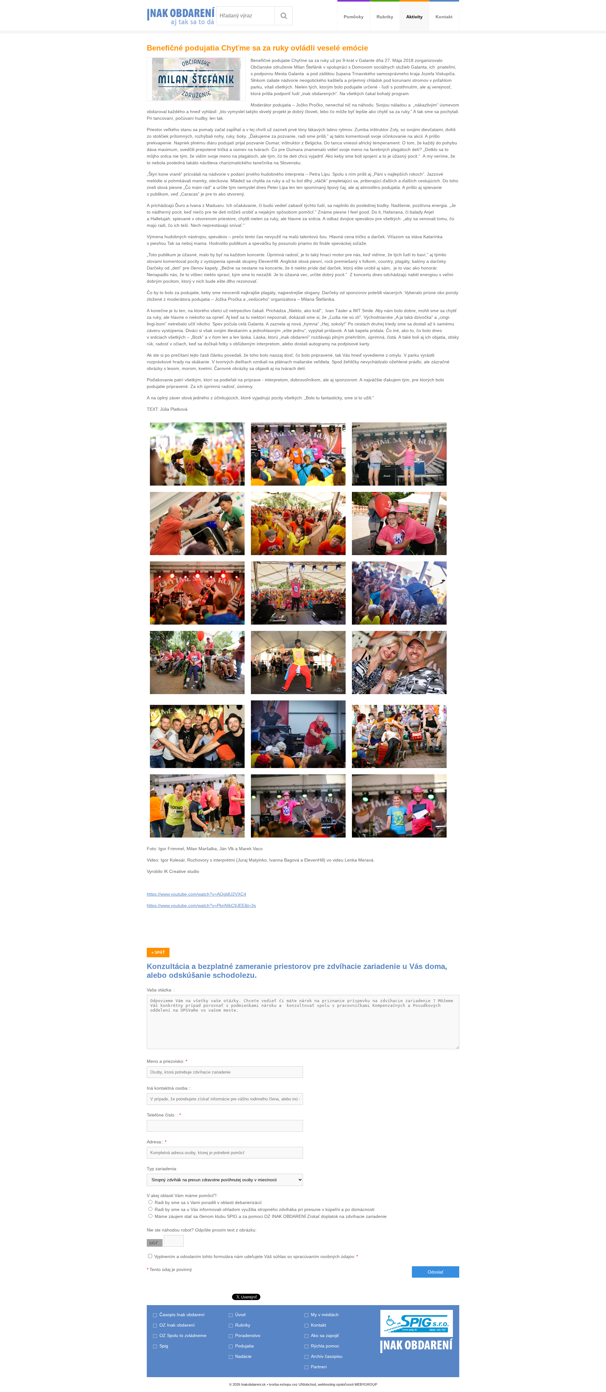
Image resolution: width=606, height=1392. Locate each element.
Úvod (240, 1314)
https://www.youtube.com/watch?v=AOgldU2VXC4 (196, 894)
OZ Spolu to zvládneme (182, 1335)
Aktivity (414, 16)
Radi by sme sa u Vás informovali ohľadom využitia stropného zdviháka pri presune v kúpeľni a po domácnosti (264, 1209)
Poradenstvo (247, 1335)
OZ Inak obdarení (177, 1325)
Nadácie (243, 1356)
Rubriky (385, 16)
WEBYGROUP (365, 1384)
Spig (164, 1345)
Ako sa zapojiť (325, 1335)
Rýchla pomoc (325, 1345)
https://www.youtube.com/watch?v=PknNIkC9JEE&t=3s (201, 905)
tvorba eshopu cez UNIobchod (292, 1384)
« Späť (158, 952)
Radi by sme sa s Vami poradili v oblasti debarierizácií (208, 1202)
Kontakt (444, 16)
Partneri (319, 1366)
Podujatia (244, 1345)
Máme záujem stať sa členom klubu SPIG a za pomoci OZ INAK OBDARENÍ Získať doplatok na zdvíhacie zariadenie (271, 1216)
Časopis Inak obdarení (182, 1314)
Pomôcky (354, 16)
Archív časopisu (326, 1356)
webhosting (326, 1384)
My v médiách (325, 1314)
